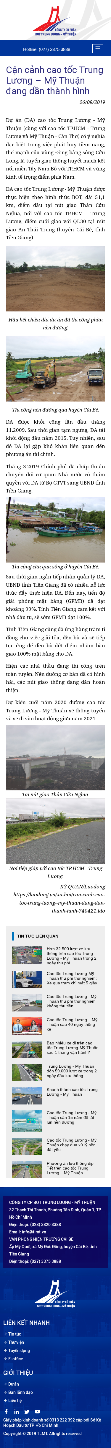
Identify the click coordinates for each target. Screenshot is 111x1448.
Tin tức (14, 1334)
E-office (15, 1358)
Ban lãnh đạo (20, 1392)
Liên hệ (15, 1400)
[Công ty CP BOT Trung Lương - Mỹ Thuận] (55, 35)
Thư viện (16, 1342)
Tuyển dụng (19, 1350)
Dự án (13, 1384)
